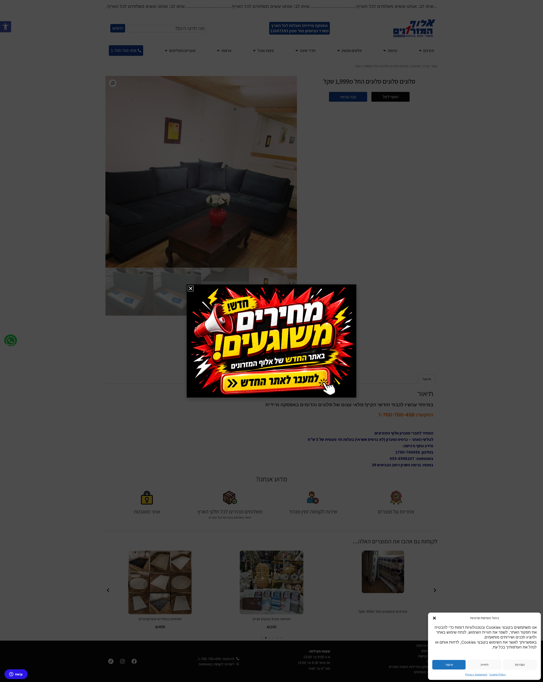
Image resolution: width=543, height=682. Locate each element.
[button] (434, 618)
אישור (449, 665)
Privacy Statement (476, 674)
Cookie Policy (497, 674)
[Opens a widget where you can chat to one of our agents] (16, 674)
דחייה (484, 665)
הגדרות (520, 665)
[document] (271, 341)
